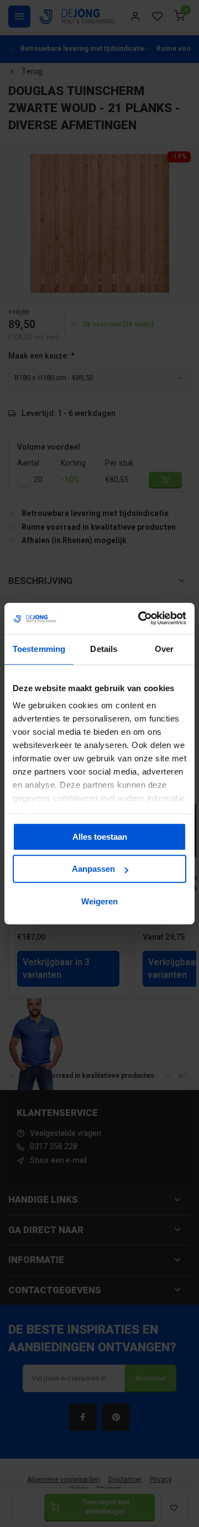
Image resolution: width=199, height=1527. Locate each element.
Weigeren (99, 901)
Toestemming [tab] (39, 649)
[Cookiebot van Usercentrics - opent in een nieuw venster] (140, 618)
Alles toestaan (99, 836)
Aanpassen (93, 868)
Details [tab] (103, 649)
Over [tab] (164, 649)
